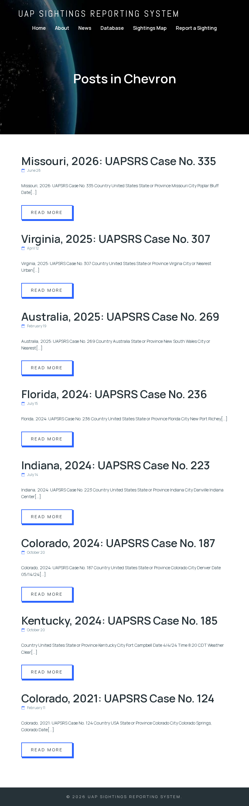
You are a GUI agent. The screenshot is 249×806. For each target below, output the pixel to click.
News (84, 28)
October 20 (36, 552)
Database (112, 28)
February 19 (36, 326)
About (62, 28)
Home (39, 28)
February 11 (36, 707)
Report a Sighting (196, 28)
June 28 (34, 170)
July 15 (32, 403)
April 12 (33, 248)
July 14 (32, 474)
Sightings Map (150, 28)
